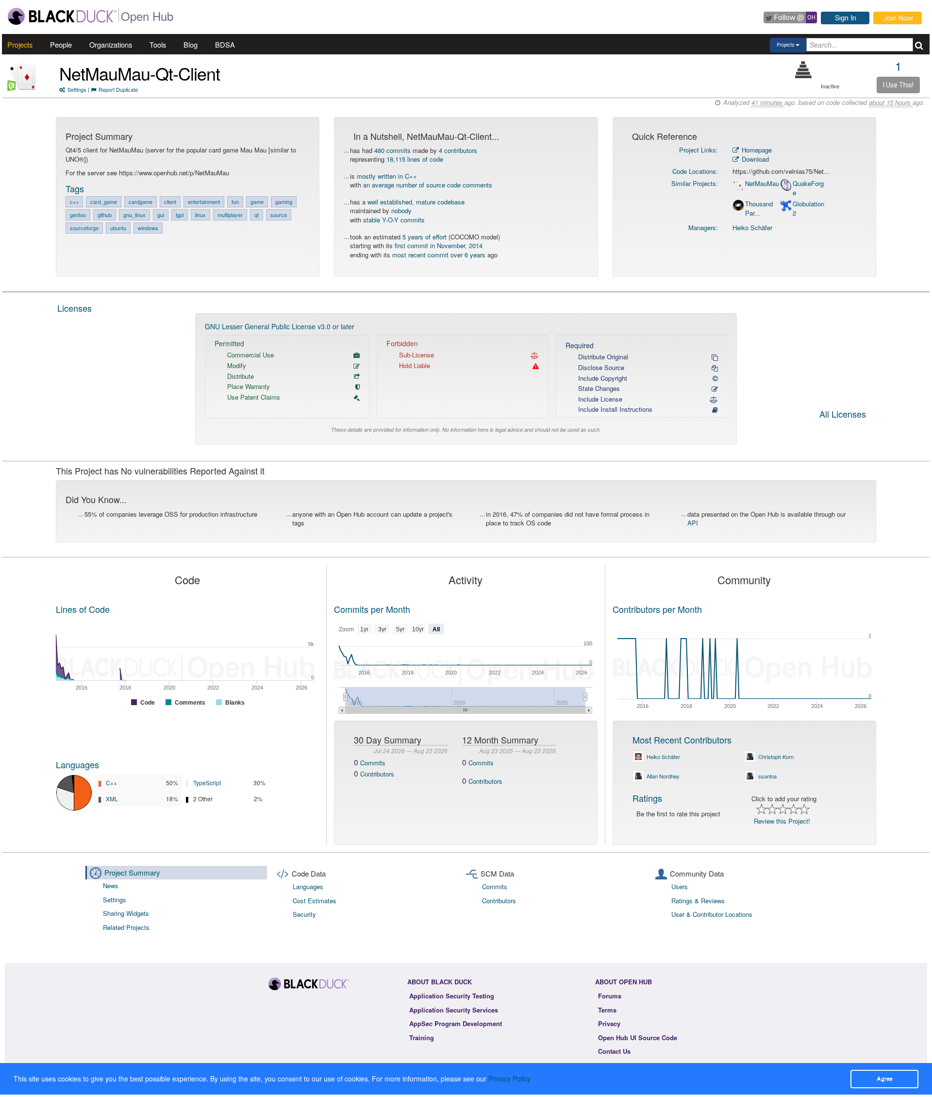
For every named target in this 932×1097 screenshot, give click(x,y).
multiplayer (230, 215)
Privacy (609, 1023)
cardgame (140, 201)
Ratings (647, 798)
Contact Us (614, 1051)
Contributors (377, 773)
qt (256, 215)
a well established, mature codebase (413, 201)
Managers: (703, 227)
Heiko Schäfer (752, 227)
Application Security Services (453, 1009)
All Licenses (842, 414)
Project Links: (698, 149)
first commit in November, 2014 (439, 245)
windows (148, 228)
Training (421, 1037)
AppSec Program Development (455, 1023)
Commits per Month (372, 609)
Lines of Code (83, 609)
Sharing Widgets (126, 913)
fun (235, 201)
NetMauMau (762, 183)
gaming (283, 201)
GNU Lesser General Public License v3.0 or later (279, 326)
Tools (158, 44)
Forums (609, 995)
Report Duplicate (118, 89)
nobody (401, 210)
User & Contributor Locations (711, 914)
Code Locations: (695, 171)
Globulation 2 (808, 209)
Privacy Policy (509, 1078)
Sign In (845, 18)
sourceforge (84, 228)
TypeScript (207, 782)
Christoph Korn (776, 756)
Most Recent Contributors (682, 739)
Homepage (756, 149)
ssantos (767, 776)
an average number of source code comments (427, 184)
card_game (103, 201)
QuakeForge (808, 188)
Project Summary (132, 872)
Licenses (74, 308)
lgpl (179, 215)
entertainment (204, 201)
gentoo (78, 215)
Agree (884, 1078)
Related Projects (126, 927)
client (170, 201)
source (278, 215)
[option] (466, 379)
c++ (74, 201)
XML (112, 798)
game (257, 201)
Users (679, 886)
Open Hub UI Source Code (637, 1037)
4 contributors (458, 150)
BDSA (225, 44)
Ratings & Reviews (698, 900)
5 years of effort (424, 236)
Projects (20, 44)
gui (160, 215)
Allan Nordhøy (663, 776)
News (110, 885)
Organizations (110, 44)
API (692, 522)
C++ (111, 782)
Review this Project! (782, 821)
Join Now (898, 18)
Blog (190, 44)
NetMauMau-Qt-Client (139, 73)
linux (200, 215)
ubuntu (118, 228)
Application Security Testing (451, 995)
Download (754, 159)
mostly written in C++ (387, 176)
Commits (372, 762)
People (61, 44)
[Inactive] (803, 69)
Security (304, 914)
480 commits (392, 150)
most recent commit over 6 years (438, 254)
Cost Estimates (314, 900)
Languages (77, 764)
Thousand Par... (759, 209)
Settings (76, 89)
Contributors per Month (657, 609)
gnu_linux (134, 215)
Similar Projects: (694, 183)
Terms (607, 1009)
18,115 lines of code (414, 159)
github (105, 215)
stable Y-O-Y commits (394, 219)
